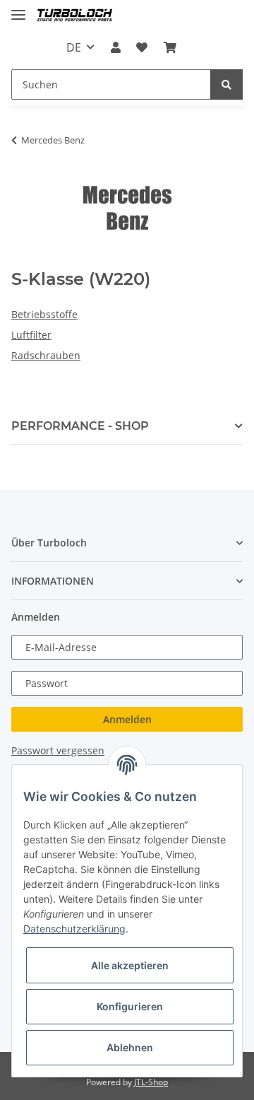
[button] (115, 47)
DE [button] (73, 47)
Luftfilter (31, 334)
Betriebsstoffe (44, 314)
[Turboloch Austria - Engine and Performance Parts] (75, 16)
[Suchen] (226, 84)
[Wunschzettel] (141, 47)
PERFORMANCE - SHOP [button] (80, 426)
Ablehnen (130, 1047)
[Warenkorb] (169, 47)
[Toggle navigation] (18, 9)
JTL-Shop (151, 1082)
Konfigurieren (130, 1006)
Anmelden (127, 719)
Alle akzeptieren (130, 965)
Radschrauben (45, 355)
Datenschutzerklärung (74, 929)
